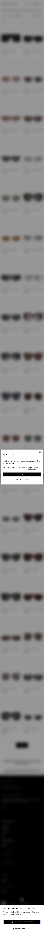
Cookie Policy (32, 469)
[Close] (22, 899)
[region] (22, 467)
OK (22, 474)
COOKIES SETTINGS (22, 479)
